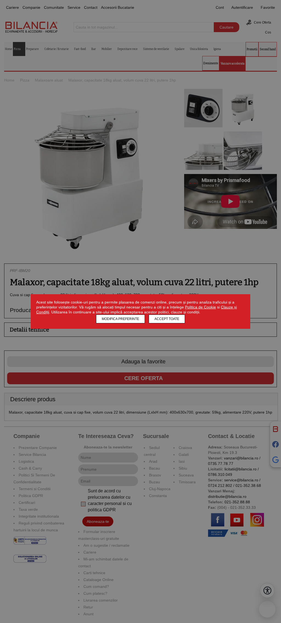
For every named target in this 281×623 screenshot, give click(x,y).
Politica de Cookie (200, 307)
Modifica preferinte (120, 319)
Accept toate (166, 319)
